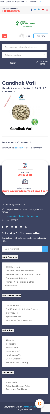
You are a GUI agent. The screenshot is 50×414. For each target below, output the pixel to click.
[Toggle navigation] (4, 36)
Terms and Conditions (16, 389)
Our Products (12, 313)
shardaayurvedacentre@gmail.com (25, 191)
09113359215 (25, 175)
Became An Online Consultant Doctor (23, 274)
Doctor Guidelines (14, 358)
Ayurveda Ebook (13, 316)
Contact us (11, 344)
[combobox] (24, 55)
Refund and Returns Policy (18, 386)
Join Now (41, 36)
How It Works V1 (13, 351)
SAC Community (14, 267)
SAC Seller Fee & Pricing (17, 362)
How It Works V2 (13, 355)
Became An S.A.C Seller (16, 278)
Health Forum (12, 347)
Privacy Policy (12, 382)
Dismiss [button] (41, 1)
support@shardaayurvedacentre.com (22, 216)
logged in (19, 147)
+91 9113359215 (11, 11)
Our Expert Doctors (15, 305)
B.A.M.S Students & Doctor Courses (22, 309)
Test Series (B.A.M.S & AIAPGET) (20, 320)
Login (28, 36)
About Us (10, 340)
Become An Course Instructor (20, 270)
